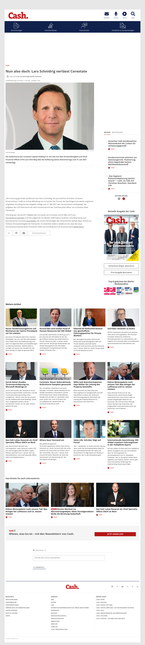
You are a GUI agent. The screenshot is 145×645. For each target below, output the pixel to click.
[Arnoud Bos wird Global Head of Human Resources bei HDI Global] (55, 317)
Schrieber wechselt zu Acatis (121, 328)
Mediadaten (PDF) (57, 618)
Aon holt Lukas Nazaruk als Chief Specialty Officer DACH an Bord (21, 441)
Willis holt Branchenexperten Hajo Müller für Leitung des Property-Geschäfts (88, 384)
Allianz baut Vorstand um (52, 440)
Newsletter (55, 621)
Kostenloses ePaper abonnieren (121, 266)
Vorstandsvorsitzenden (15, 218)
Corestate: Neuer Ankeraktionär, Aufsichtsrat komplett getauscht (55, 383)
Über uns (54, 624)
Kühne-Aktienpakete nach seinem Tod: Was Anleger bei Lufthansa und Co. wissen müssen (121, 385)
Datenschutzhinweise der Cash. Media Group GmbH (70, 608)
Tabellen (54, 627)
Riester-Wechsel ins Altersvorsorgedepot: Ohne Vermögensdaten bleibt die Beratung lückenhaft (72, 511)
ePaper (53, 602)
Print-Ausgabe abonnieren (121, 272)
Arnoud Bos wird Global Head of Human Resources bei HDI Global (55, 329)
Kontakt (54, 613)
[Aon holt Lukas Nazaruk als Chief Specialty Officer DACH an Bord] (21, 429)
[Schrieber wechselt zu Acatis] (123, 317)
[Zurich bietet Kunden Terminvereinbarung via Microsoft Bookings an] (21, 371)
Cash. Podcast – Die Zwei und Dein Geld (110, 618)
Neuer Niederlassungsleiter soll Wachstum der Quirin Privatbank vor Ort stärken (21, 330)
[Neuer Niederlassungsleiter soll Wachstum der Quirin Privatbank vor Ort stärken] (21, 317)
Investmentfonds (51, 30)
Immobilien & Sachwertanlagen (123, 30)
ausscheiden (31, 221)
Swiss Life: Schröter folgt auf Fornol (87, 441)
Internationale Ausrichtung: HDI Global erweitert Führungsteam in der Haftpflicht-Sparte (123, 442)
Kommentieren (39, 233)
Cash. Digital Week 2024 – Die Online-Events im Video (115, 608)
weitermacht (79, 227)
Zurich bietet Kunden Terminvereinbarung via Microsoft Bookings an (17, 384)
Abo (52, 599)
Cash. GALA (100, 610)
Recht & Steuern (12, 613)
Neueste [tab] (107, 132)
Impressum (55, 610)
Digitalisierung (11, 610)
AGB (52, 605)
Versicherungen (16, 30)
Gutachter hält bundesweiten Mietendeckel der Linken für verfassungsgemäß (122, 143)
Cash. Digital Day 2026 (104, 605)
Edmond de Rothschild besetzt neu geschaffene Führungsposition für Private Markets (88, 332)
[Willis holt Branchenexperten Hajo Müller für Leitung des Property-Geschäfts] (89, 371)
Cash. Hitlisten (101, 616)
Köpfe (8, 616)
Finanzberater (84, 30)
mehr (113, 149)
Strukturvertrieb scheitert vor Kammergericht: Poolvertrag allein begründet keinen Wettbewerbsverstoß (122, 161)
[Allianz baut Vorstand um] (55, 429)
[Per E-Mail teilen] (24, 233)
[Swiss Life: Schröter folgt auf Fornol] (89, 429)
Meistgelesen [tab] (117, 132)
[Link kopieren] (9, 233)
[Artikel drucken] (16, 233)
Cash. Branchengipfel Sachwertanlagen (111, 613)
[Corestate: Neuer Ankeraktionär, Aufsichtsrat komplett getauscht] (55, 371)
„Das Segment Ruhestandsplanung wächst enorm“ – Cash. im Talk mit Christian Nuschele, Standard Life (122, 181)
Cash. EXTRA (100, 599)
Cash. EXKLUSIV (101, 602)
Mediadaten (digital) (58, 616)
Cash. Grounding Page (59, 629)
